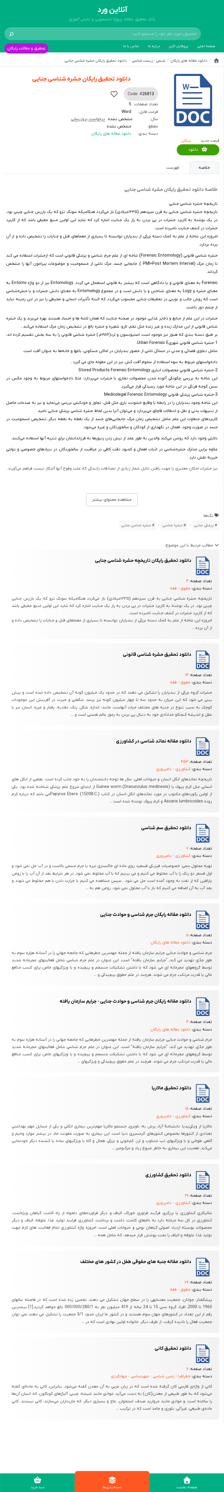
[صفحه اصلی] (216, 60)
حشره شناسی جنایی (136, 525)
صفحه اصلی (206, 46)
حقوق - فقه (180, 588)
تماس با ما (131, 46)
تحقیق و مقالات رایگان (26, 48)
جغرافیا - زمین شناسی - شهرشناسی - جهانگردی (150, 1376)
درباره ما (154, 46)
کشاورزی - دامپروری (173, 769)
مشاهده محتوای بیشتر (112, 499)
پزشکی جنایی (204, 525)
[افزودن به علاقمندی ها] (114, 94)
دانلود (193, 149)
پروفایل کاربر (178, 46)
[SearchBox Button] (11, 33)
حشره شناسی (172, 525)
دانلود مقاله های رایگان (111, 133)
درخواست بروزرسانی (88, 119)
